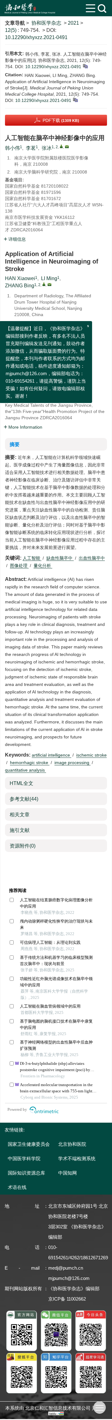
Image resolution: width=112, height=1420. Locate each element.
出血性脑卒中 (92, 558)
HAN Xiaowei (20, 278)
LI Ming (49, 278)
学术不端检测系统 (77, 1158)
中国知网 (67, 1173)
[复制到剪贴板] (85, 65)
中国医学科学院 (24, 1158)
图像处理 (19, 565)
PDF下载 (61, 120)
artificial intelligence (51, 755)
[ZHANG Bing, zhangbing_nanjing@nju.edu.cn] (43, 284)
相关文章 (20, 814)
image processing (72, 762)
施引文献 (20, 830)
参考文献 (24, 799)
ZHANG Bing (19, 285)
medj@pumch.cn (65, 1268)
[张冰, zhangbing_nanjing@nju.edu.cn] (61, 146)
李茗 (31, 148)
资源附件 (22, 845)
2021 (73, 23)
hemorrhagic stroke (29, 762)
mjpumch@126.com (69, 1278)
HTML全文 (21, 783)
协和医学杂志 (46, 23)
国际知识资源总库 (26, 1173)
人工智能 (32, 558)
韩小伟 (12, 148)
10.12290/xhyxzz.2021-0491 (36, 37)
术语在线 (17, 1187)
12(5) (11, 30)
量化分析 (43, 565)
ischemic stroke (91, 755)
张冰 (47, 148)
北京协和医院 (72, 1144)
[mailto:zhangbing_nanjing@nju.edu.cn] (67, 146)
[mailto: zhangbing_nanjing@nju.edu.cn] (49, 284)
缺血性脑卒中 (60, 558)
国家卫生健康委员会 (29, 1144)
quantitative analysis (25, 770)
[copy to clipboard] (75, 99)
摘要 (15, 444)
